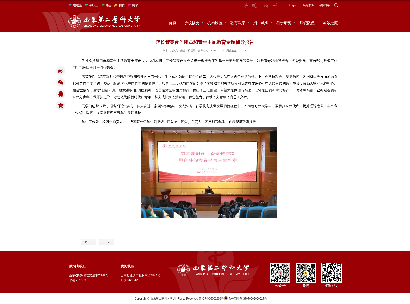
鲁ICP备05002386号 (211, 298)
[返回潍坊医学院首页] (104, 16)
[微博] (306, 264)
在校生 (77, 5)
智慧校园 (308, 5)
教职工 (93, 5)
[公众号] (280, 264)
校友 (122, 5)
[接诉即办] (331, 264)
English (293, 5)
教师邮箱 (325, 5)
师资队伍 (307, 23)
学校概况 (191, 23)
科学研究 (284, 23)
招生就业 (261, 23)
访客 (135, 5)
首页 (172, 23)
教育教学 (238, 23)
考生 (108, 5)
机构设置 (215, 23)
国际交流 (330, 23)
